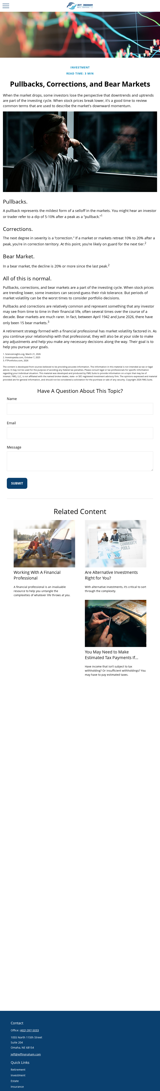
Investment (18, 1075)
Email (11, 423)
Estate (15, 1081)
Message (14, 447)
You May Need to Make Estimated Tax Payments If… (111, 654)
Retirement (18, 1069)
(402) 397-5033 (29, 1030)
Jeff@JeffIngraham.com (26, 1054)
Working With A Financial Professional (37, 575)
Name (12, 398)
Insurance (17, 1086)
